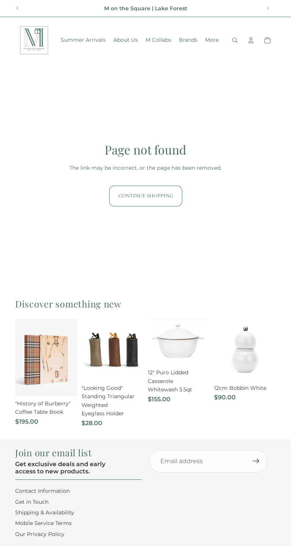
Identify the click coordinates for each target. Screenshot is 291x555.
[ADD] (65, 384)
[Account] (250, 40)
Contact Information (42, 490)
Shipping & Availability (44, 512)
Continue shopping (145, 195)
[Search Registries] (37, 31)
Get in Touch (31, 501)
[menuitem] (211, 40)
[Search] (235, 40)
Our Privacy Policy (39, 534)
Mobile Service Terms (43, 523)
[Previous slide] (17, 8)
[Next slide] (267, 8)
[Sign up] (256, 461)
